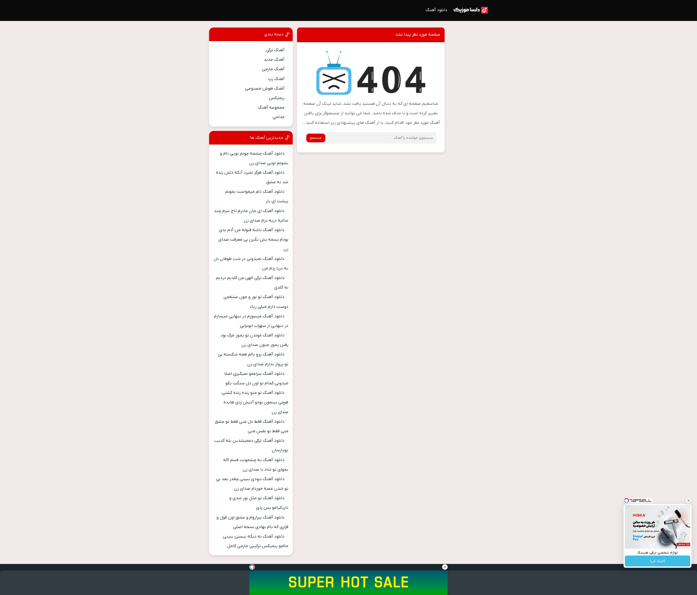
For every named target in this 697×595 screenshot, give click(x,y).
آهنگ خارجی (273, 69)
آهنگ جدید (274, 59)
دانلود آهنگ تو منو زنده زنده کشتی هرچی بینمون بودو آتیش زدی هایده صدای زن (255, 402)
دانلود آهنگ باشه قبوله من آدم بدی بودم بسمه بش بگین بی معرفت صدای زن (253, 239)
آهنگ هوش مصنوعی (265, 88)
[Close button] (688, 500)
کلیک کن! (657, 561)
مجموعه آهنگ (271, 107)
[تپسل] (252, 567)
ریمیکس (277, 98)
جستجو (316, 138)
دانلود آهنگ (436, 10)
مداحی (279, 117)
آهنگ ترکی (275, 50)
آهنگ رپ (276, 79)
